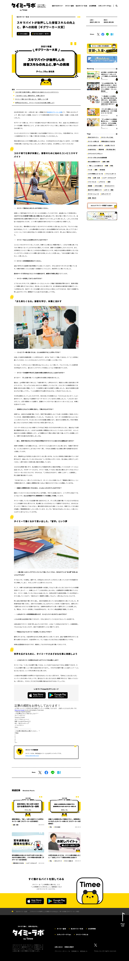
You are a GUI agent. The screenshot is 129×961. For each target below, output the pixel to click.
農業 (96, 170)
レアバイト (102, 182)
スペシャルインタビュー (95, 153)
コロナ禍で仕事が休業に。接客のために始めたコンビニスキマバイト (37, 92)
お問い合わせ (59, 947)
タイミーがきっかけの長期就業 (97, 157)
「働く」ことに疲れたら (95, 166)
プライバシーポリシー (61, 951)
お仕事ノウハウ (110, 145)
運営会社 (83, 951)
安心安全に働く (111, 149)
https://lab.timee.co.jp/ (32, 755)
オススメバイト (110, 186)
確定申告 (101, 149)
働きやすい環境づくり (95, 190)
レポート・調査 (108, 190)
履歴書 (90, 186)
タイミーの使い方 (93, 141)
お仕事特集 (92, 929)
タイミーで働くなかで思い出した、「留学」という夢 (31, 99)
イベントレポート (110, 174)
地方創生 (102, 170)
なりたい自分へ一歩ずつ (41, 34)
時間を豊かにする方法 (108, 141)
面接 (109, 182)
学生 (89, 178)
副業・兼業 (106, 161)
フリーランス (92, 182)
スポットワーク (106, 194)
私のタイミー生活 (21, 911)
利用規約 (74, 951)
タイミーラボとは (82, 934)
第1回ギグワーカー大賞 (54, 112)
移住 (111, 166)
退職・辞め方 (92, 198)
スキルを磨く (24, 34)
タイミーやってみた (107, 137)
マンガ (90, 170)
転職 (106, 166)
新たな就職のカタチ (94, 161)
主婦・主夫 (96, 178)
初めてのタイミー (93, 137)
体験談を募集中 (69, 947)
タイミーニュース (93, 194)
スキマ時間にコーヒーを (95, 174)
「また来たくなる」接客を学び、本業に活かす (30, 96)
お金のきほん (92, 149)
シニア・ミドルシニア (109, 178)
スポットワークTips (63, 934)
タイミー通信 (61, 929)
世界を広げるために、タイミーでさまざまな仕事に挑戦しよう (34, 103)
